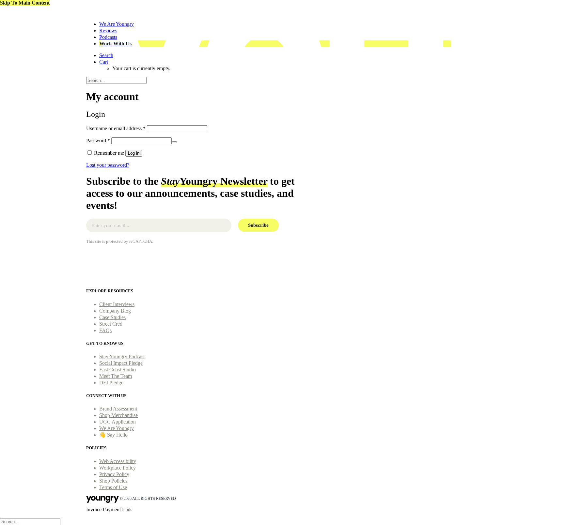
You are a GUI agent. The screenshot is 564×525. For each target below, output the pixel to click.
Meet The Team (115, 376)
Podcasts (108, 37)
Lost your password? (107, 165)
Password (98, 140)
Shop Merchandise (118, 415)
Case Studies (112, 317)
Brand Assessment (118, 408)
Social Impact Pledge (121, 363)
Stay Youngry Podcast (122, 356)
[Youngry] (282, 11)
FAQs (105, 330)
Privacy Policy (114, 474)
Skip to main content (25, 3)
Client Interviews (116, 304)
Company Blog (115, 311)
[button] (106, 55)
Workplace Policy (117, 468)
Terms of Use (113, 487)
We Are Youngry (116, 24)
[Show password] (174, 142)
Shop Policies (113, 481)
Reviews (108, 30)
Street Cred (110, 324)
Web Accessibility (117, 461)
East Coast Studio (117, 369)
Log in (133, 153)
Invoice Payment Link (109, 509)
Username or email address (116, 128)
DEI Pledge (111, 382)
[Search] (116, 80)
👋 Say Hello (113, 435)
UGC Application (117, 422)
